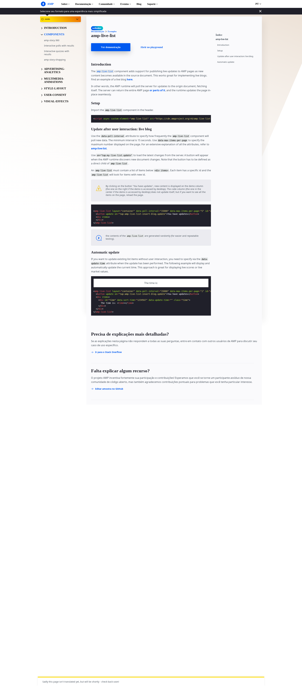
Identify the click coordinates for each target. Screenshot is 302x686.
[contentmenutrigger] (237, 34)
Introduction (223, 45)
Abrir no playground (151, 47)
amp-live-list (222, 39)
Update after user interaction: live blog (235, 56)
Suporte (151, 4)
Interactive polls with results (59, 45)
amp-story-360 (51, 40)
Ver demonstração (110, 47)
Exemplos (112, 31)
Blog (139, 4)
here (129, 79)
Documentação (83, 4)
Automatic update (225, 62)
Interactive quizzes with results (56, 53)
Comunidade (106, 4)
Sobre (64, 4)
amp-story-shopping (55, 59)
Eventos (124, 4)
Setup (220, 50)
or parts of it (157, 90)
